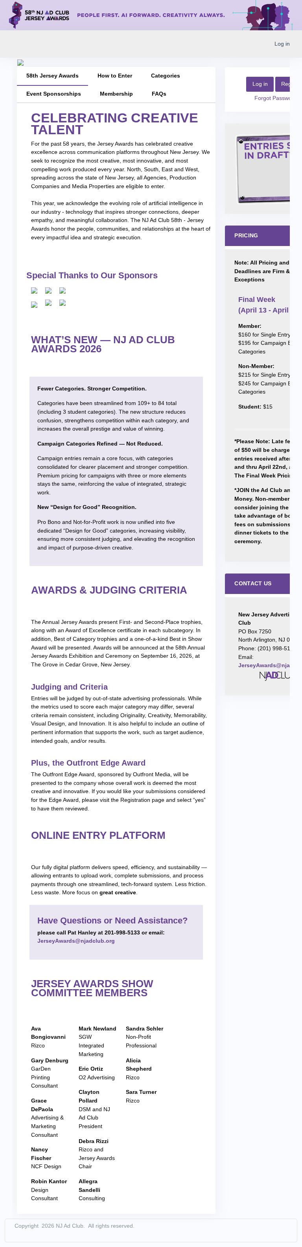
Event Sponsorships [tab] (53, 94)
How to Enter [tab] (115, 75)
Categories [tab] (165, 75)
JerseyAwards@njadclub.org (76, 941)
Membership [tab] (116, 94)
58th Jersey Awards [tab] (52, 75)
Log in (282, 44)
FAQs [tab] (159, 94)
